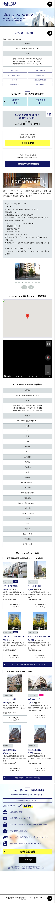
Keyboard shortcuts (22, 377)
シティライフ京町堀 (10, 586)
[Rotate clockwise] (50, 357)
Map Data (32, 377)
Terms (38, 377)
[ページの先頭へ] (49, 898)
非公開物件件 (40, 101)
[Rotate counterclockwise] (46, 357)
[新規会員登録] (27, 143)
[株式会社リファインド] (9, 4)
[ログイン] (27, 860)
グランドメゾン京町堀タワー (13, 636)
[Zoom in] (48, 367)
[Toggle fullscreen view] (48, 343)
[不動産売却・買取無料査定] (27, 164)
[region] (27, 359)
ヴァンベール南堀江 (10, 699)
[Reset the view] (48, 357)
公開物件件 (15, 101)
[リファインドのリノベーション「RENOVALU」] (27, 186)
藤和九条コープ (34, 699)
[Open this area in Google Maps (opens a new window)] (7, 376)
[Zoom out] (48, 372)
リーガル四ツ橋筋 (34, 586)
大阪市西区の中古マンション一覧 (27, 778)
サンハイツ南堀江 (9, 750)
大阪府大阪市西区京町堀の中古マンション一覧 (27, 664)
